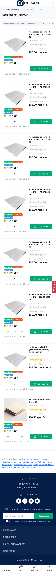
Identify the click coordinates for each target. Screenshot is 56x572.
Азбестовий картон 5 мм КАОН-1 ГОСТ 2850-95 (40, 139)
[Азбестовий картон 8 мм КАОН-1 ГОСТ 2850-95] (15, 252)
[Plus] (22, 69)
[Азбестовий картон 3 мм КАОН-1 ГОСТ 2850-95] (15, 42)
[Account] (53, 3)
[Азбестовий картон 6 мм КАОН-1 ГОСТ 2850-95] (15, 199)
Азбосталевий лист (23, 464)
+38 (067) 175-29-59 (28, 484)
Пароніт (26, 459)
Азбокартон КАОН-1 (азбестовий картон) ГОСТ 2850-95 (39, 349)
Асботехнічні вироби (14, 9)
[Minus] (8, 69)
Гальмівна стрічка (38, 459)
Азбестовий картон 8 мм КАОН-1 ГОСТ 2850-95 (40, 244)
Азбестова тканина (28, 462)
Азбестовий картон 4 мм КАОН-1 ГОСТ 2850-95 (40, 87)
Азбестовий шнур (10, 462)
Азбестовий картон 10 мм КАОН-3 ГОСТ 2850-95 (40, 297)
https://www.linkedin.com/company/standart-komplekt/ (31, 501)
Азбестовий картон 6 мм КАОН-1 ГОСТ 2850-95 (40, 192)
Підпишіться (44, 516)
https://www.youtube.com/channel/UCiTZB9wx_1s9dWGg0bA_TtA (37, 501)
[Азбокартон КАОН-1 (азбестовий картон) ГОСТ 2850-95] (15, 357)
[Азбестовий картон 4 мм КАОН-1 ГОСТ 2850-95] (15, 94)
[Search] (8, 3)
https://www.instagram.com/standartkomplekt (24, 501)
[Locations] (48, 3)
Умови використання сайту (26, 521)
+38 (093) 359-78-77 (28, 487)
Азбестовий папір (10, 467)
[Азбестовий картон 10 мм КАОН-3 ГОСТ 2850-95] (15, 304)
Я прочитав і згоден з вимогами (29, 521)
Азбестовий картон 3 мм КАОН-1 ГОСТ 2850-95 (40, 34)
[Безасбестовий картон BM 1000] (15, 409)
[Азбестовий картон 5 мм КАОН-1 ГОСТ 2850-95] (15, 147)
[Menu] (3, 3)
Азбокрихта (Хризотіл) (43, 464)
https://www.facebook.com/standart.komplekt (18, 501)
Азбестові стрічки (27, 467)
